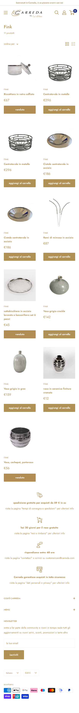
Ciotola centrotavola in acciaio (55, 166)
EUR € (27, 672)
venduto (19, 109)
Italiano (9, 672)
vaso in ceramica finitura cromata (57, 390)
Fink (6, 89)
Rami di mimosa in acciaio (58, 237)
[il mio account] (64, 13)
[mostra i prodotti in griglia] (67, 44)
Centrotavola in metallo (56, 94)
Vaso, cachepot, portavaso (18, 462)
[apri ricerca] (57, 13)
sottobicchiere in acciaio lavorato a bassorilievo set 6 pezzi (20, 315)
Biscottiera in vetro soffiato (19, 94)
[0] (72, 12)
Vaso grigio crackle (54, 311)
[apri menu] (6, 12)
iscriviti (14, 655)
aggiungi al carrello (59, 109)
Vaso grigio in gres (15, 389)
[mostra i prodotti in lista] (73, 44)
